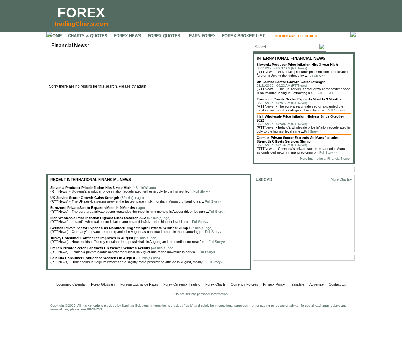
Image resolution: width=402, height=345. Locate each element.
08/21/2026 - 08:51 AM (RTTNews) (282, 103)
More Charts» (341, 179)
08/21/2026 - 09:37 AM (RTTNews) (282, 68)
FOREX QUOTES (164, 35)
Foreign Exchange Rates (139, 284)
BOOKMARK (285, 36)
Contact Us (337, 284)
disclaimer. (95, 309)
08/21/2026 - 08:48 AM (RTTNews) (282, 124)
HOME (56, 35)
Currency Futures (244, 284)
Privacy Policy (274, 284)
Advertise (316, 284)
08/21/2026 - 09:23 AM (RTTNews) (282, 85)
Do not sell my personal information (201, 294)
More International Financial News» (325, 158)
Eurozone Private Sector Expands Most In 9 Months (299, 99)
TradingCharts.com (81, 23)
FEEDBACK (307, 36)
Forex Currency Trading (181, 284)
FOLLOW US (332, 36)
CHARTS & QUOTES (87, 35)
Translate (297, 284)
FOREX (81, 12)
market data (91, 305)
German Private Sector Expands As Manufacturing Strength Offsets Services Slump (298, 139)
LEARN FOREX (201, 35)
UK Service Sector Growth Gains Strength (291, 82)
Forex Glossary (103, 284)
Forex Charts (215, 284)
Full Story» (201, 191)
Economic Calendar (71, 284)
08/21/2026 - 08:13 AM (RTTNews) (282, 145)
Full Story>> (316, 75)
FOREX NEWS (127, 35)
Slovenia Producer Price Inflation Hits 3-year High (297, 64)
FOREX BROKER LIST (243, 35)
